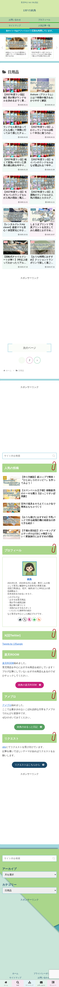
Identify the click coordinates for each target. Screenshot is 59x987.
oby (4, 747)
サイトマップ (15, 977)
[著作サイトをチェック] (20, 619)
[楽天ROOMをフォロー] (29, 619)
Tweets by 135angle (12, 644)
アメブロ (6, 705)
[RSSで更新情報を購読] (39, 619)
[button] (53, 455)
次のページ (29, 347)
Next (56, 47)
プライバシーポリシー (44, 973)
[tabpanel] (16, 47)
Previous (2, 47)
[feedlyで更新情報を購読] (34, 619)
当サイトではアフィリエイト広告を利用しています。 (30, 31)
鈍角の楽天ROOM (28, 685)
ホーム (15, 973)
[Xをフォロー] (25, 619)
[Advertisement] (29, 310)
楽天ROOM (8, 663)
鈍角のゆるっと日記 (28, 727)
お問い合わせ (44, 977)
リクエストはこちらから (28, 765)
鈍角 (29, 579)
